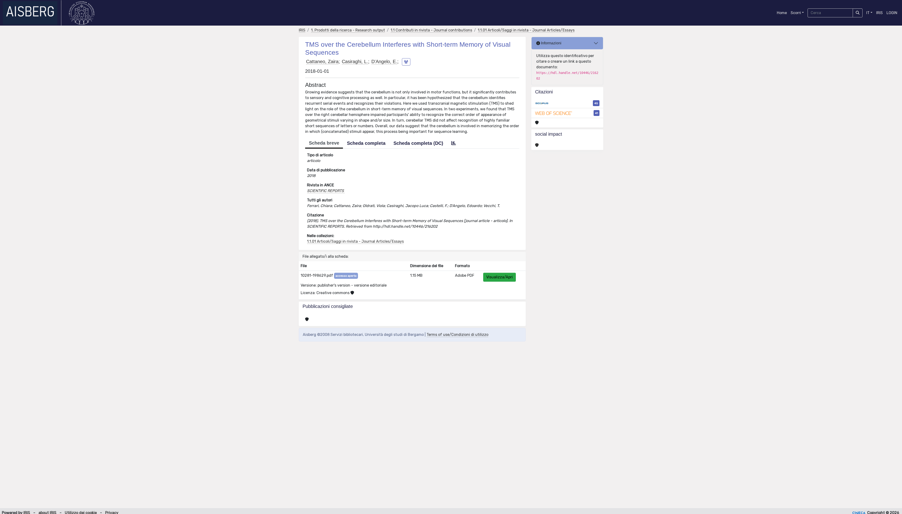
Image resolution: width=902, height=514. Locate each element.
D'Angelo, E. (384, 61)
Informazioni (550, 43)
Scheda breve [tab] (324, 143)
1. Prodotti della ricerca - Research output (348, 30)
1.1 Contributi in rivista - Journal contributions (431, 30)
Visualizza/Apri (499, 277)
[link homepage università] (81, 13)
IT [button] (868, 13)
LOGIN (891, 13)
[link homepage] (32, 13)
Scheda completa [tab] (366, 143)
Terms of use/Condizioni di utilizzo (457, 334)
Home (782, 13)
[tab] (453, 143)
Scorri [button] (796, 13)
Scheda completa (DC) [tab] (418, 143)
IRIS (879, 13)
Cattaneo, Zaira (322, 61)
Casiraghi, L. (355, 61)
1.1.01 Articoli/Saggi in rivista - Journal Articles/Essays (526, 30)
